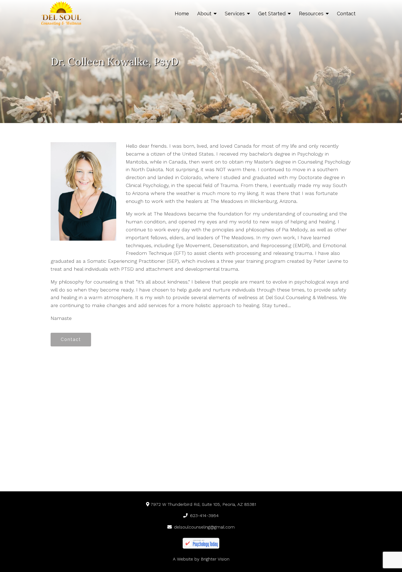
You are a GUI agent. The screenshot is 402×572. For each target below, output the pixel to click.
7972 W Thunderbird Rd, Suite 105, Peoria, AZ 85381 (203, 504)
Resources (311, 13)
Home (182, 13)
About (204, 13)
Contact (346, 13)
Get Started (272, 13)
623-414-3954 (204, 515)
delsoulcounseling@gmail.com (204, 527)
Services (235, 13)
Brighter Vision (215, 559)
